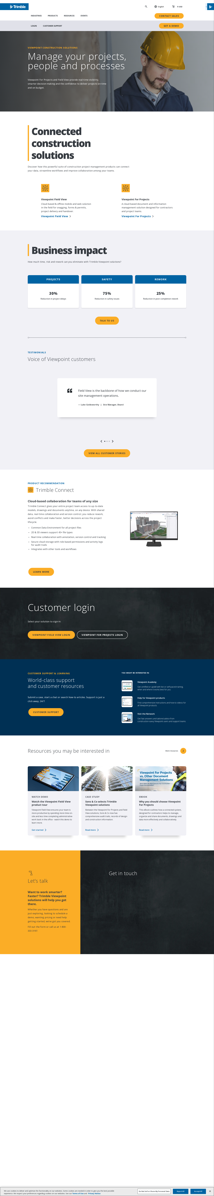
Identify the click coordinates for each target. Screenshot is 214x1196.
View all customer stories (107, 453)
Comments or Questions (126, 959)
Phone (121, 929)
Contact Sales (169, 15)
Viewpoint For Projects (136, 216)
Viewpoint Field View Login (51, 634)
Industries (36, 15)
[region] (107, 410)
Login (34, 26)
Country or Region (128, 944)
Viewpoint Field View (54, 216)
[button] (157, 7)
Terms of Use (78, 1193)
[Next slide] (112, 441)
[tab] (104, 441)
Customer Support (52, 26)
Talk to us (107, 320)
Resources (69, 15)
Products (53, 15)
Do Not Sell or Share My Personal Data (154, 1191)
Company (123, 899)
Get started (37, 830)
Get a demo (171, 25)
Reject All (180, 1191)
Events (84, 15)
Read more (90, 830)
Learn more (41, 571)
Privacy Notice (126, 995)
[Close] (210, 1191)
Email (121, 914)
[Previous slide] (101, 441)
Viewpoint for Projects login (102, 634)
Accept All (198, 1191)
